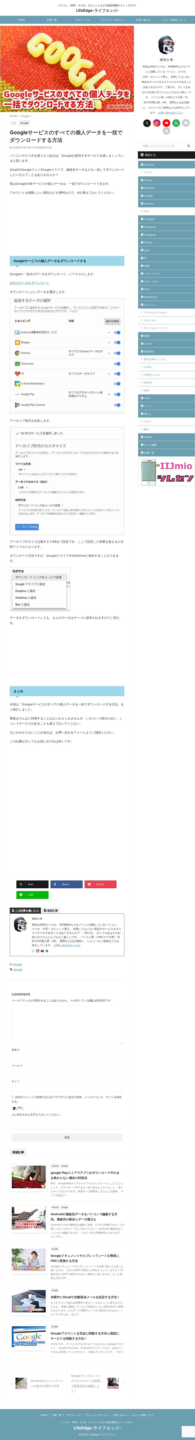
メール (17, 1065)
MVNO (148, 382)
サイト (16, 1081)
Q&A (146, 390)
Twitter (148, 242)
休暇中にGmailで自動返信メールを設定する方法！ (85, 1297)
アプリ (148, 172)
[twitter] (33, 951)
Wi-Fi (147, 289)
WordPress (150, 296)
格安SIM (149, 351)
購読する (150, 154)
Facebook (150, 226)
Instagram (150, 234)
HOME (21, 19)
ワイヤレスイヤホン (156, 312)
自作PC (148, 437)
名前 (15, 1049)
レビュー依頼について (173, 19)
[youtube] (43, 951)
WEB (147, 265)
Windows (149, 187)
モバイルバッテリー (156, 328)
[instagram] (38, 951)
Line (146, 250)
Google (17, 964)
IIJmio (147, 367)
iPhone (148, 180)
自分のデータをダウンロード (29, 283)
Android (149, 164)
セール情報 (150, 444)
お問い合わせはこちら (67, 945)
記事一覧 (52, 19)
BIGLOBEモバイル (155, 359)
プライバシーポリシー (112, 19)
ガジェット (150, 304)
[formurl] (186, 123)
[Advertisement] (67, 225)
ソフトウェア (151, 273)
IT (145, 258)
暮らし (148, 413)
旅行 (146, 429)
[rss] (176, 123)
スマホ (148, 343)
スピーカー (150, 320)
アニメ (148, 405)
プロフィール (82, 19)
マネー (148, 421)
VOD (147, 398)
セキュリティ (151, 281)
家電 (146, 335)
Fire (146, 211)
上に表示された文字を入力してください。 (37, 1114)
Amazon (149, 203)
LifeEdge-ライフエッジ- (97, 10)
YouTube (149, 219)
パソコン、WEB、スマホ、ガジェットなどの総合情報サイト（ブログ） (97, 1422)
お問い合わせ (143, 19)
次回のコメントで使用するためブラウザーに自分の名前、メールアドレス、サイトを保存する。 (67, 1099)
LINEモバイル (152, 374)
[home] (47, 951)
